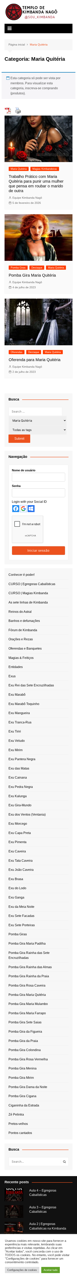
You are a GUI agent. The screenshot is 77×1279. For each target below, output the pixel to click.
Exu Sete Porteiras (21, 925)
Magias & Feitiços (21, 657)
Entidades (15, 667)
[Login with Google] (23, 508)
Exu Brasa (15, 879)
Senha (16, 486)
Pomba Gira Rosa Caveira (26, 985)
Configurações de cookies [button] (22, 1270)
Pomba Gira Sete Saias (24, 1022)
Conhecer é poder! (21, 574)
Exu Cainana (17, 777)
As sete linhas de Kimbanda (28, 602)
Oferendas (17, 352)
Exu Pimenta (17, 842)
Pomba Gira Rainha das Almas (30, 967)
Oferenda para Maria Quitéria (34, 360)
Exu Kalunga (17, 796)
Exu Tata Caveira (20, 860)
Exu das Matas (18, 768)
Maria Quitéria (19, 168)
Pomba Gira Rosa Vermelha (28, 1059)
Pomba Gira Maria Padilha (27, 943)
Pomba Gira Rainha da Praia (28, 976)
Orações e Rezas (20, 639)
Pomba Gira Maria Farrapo (27, 1013)
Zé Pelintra (16, 1114)
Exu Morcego (17, 823)
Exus (12, 676)
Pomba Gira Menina (22, 1068)
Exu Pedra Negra (20, 786)
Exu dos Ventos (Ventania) (27, 814)
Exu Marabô (16, 694)
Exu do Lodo (17, 888)
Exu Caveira (17, 851)
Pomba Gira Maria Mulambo (28, 1004)
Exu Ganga (16, 897)
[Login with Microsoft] (31, 508)
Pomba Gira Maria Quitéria (32, 275)
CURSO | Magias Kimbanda (28, 593)
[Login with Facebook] (15, 508)
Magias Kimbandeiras (44, 168)
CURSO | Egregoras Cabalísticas (31, 584)
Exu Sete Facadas (21, 916)
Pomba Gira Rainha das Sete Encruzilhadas (29, 955)
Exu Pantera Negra (21, 759)
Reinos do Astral (20, 611)
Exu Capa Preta (19, 833)
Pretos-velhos (18, 1123)
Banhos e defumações (24, 620)
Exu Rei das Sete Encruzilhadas (31, 685)
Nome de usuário (23, 470)
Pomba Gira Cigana (22, 1096)
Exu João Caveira (21, 869)
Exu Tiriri (14, 731)
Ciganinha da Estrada (23, 1105)
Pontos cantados (20, 1133)
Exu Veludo (16, 740)
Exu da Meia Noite (21, 906)
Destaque (36, 267)
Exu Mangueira (19, 713)
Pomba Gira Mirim (21, 1077)
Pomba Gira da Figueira (25, 1031)
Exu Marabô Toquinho (23, 704)
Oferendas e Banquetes (25, 648)
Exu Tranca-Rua (19, 722)
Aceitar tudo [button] (50, 1270)
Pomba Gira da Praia (23, 1041)
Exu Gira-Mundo (19, 805)
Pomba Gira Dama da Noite (27, 1087)
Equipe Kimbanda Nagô (27, 197)
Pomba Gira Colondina (24, 1050)
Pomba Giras (18, 267)
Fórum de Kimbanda (22, 630)
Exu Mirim (15, 750)
